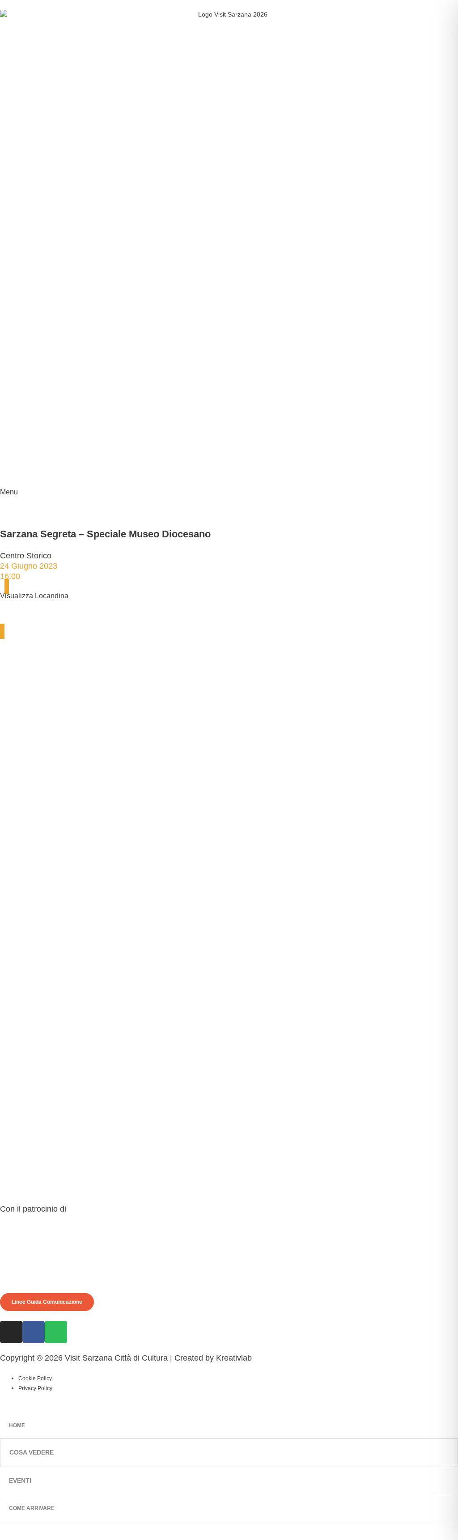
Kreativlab (234, 1357)
